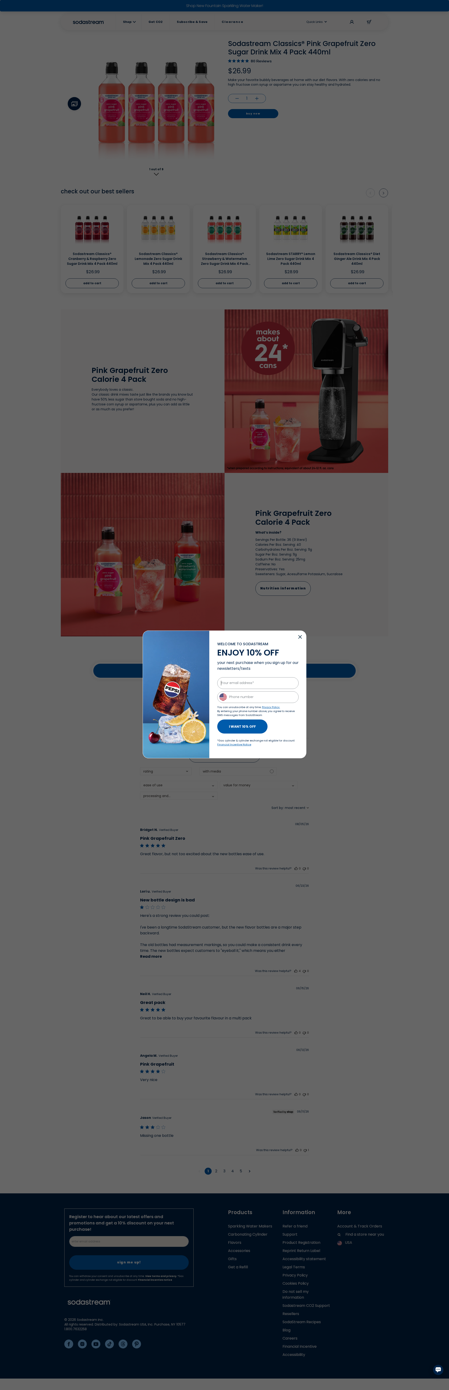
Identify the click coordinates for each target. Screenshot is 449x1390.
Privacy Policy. (271, 707)
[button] (300, 637)
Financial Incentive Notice (234, 744)
